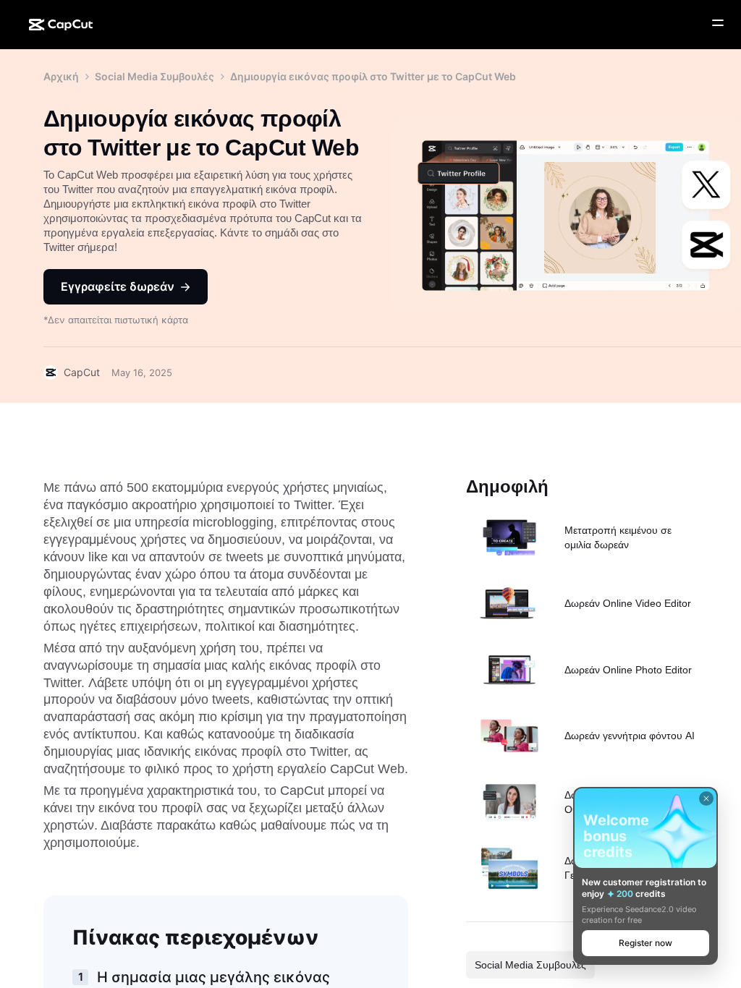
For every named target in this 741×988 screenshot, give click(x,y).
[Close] (706, 798)
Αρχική (61, 76)
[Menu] (718, 23)
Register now (645, 942)
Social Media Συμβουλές (154, 76)
